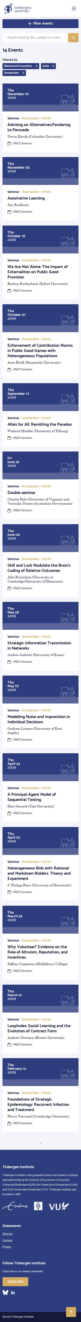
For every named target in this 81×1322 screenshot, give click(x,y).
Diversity (7, 1234)
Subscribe (15, 1281)
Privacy (6, 1247)
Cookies (7, 1240)
